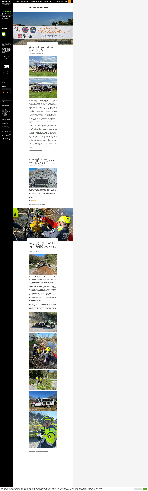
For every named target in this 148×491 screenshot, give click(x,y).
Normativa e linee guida (5, 135)
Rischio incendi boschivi (5, 138)
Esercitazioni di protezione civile (6, 14)
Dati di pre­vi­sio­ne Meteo (5, 43)
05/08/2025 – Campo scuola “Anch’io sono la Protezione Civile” (42, 49)
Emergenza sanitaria (5, 127)
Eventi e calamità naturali (6, 16)
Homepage (17, 1)
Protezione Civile (6, 1)
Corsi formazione (5, 18)
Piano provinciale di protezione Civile (5, 23)
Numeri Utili (33, 1)
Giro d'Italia (3, 132)
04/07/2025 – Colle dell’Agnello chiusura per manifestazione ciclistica (42, 161)
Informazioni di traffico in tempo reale (60, 1)
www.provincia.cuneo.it (25, 1)
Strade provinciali (41, 204)
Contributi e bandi (4, 124)
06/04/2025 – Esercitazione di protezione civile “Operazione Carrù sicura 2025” (42, 246)
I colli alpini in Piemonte (48, 1)
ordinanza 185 (35, 200)
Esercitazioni (32, 451)
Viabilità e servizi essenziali (44, 156)
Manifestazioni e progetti (34, 156)
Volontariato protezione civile (35, 150)
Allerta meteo (4, 9)
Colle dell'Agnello (33, 204)
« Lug (3, 101)
